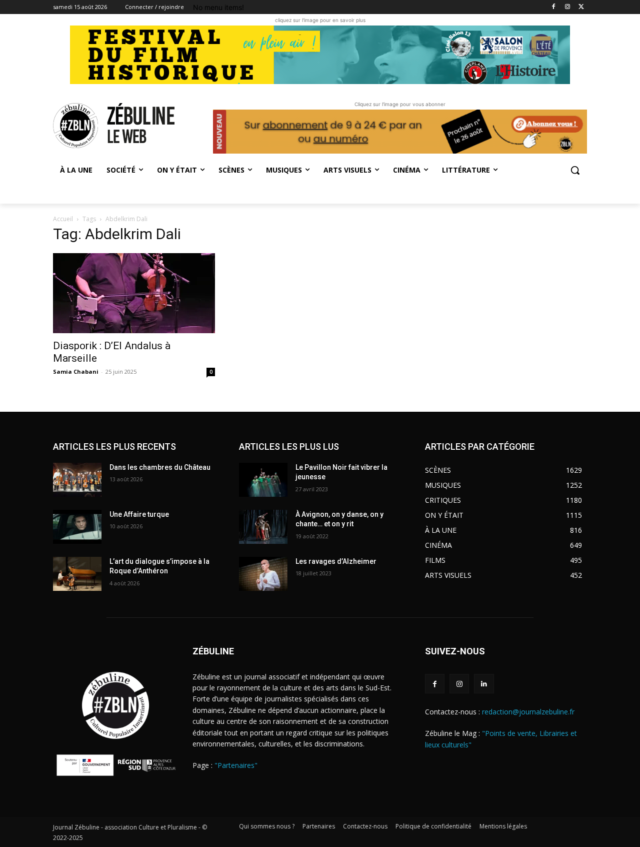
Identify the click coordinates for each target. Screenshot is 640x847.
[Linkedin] (484, 683)
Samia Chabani (75, 371)
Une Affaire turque (139, 514)
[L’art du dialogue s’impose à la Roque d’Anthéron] (77, 574)
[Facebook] (554, 7)
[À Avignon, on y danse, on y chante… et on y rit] (263, 527)
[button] (575, 170)
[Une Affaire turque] (77, 527)
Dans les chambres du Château (160, 467)
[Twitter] (581, 7)
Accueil (63, 219)
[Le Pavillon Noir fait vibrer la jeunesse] (263, 480)
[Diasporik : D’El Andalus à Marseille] (134, 293)
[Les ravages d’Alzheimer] (263, 574)
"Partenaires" (236, 765)
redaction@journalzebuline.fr (528, 711)
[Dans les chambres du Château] (77, 480)
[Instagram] (567, 7)
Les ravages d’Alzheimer (336, 561)
